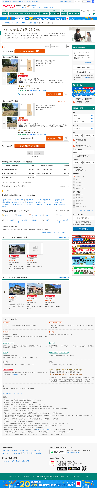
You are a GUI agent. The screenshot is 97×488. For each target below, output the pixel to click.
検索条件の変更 (78, 108)
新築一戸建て (35, 13)
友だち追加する (59, 452)
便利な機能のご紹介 (73, 453)
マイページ (85, 77)
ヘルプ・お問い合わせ (83, 476)
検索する (85, 229)
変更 (92, 115)
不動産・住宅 (6, 450)
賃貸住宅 (5, 13)
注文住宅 (53, 13)
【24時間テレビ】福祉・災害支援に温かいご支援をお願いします (20, 1)
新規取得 (33, 5)
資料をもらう (54, 94)
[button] (4, 285)
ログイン (24, 7)
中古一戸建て (44, 13)
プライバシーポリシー (13, 476)
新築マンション (14, 13)
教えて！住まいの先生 (22, 461)
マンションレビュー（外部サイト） (45, 429)
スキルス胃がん (87, 1)
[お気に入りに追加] (66, 94)
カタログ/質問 (73, 13)
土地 (58, 13)
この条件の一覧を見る (62, 237)
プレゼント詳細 (14, 374)
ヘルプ (71, 1)
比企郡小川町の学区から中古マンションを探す (55, 232)
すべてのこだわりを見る (87, 210)
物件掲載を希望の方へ (51, 476)
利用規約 (40, 476)
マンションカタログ (8, 461)
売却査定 (64, 13)
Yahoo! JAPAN (64, 1)
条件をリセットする (89, 62)
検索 (93, 1)
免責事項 (61, 476)
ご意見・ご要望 (70, 476)
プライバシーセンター (29, 476)
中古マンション (25, 13)
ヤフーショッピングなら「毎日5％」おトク (41, 7)
